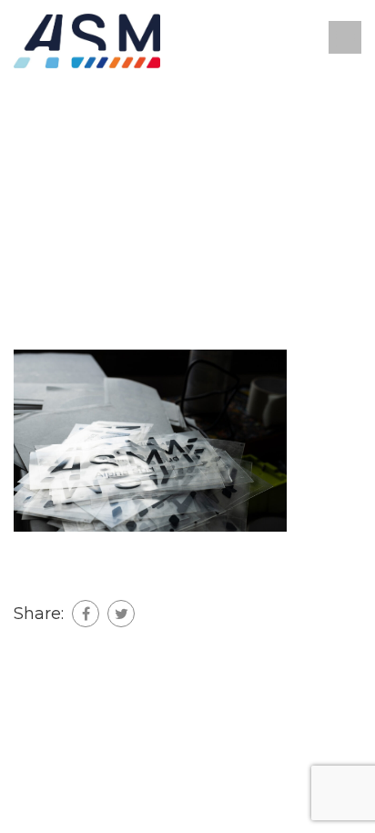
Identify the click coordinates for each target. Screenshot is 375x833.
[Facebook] (85, 613)
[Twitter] (121, 613)
